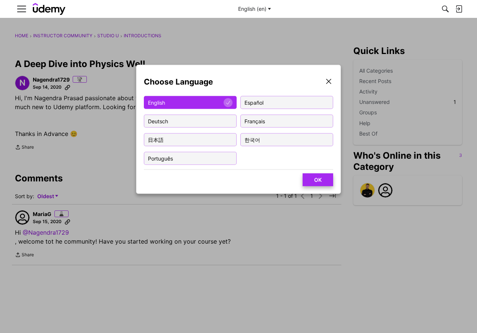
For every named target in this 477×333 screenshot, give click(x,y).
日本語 (156, 139)
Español (253, 102)
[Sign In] (458, 9)
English (156, 102)
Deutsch (158, 121)
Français (254, 121)
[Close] (328, 82)
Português (160, 158)
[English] (49, 9)
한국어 (252, 139)
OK (318, 180)
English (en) (252, 9)
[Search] (445, 9)
